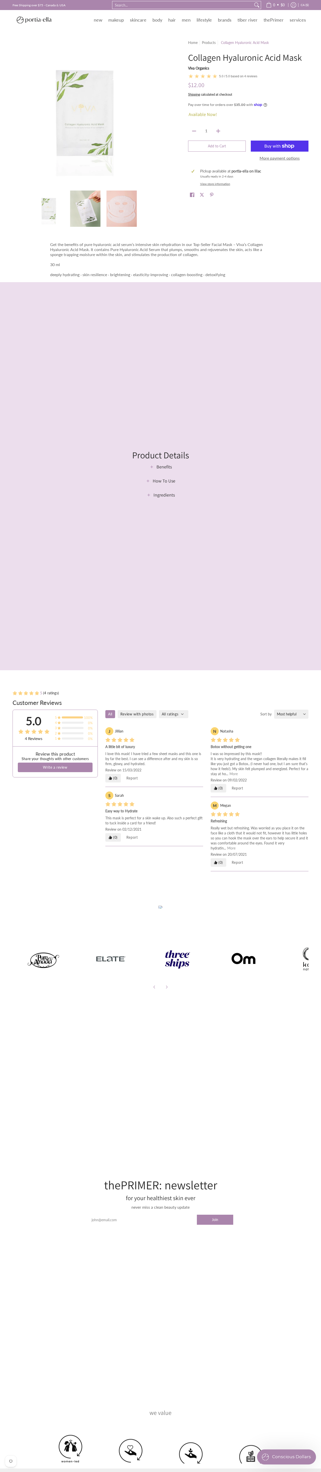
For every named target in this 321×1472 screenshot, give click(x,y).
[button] (192, 195)
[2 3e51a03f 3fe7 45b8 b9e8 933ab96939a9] (177, 958)
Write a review (55, 767)
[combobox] (182, 5)
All (110, 714)
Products (209, 42)
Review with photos (137, 714)
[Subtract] (194, 131)
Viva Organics (198, 68)
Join (215, 1219)
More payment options (280, 158)
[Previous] (154, 987)
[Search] (257, 5)
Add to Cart (217, 146)
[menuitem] (275, 5)
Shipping (194, 94)
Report (132, 778)
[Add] (218, 131)
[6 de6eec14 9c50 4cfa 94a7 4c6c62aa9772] (43, 958)
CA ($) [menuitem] (305, 5)
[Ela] (110, 958)
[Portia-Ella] (34, 20)
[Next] (166, 987)
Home (193, 42)
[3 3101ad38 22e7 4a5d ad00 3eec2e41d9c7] (244, 958)
